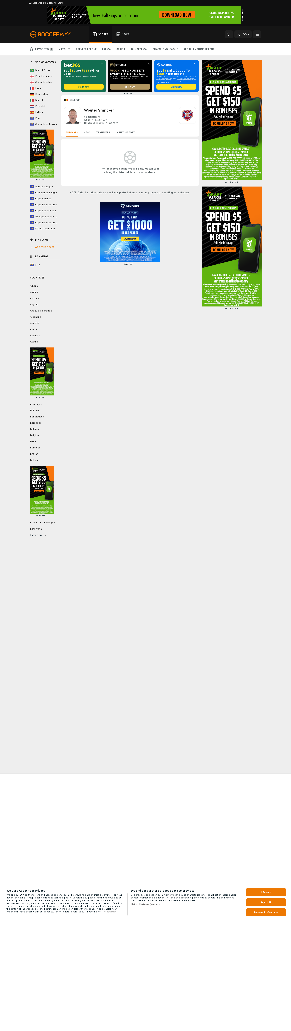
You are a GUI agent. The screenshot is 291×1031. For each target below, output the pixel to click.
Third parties (109, 911)
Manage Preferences (266, 912)
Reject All (265, 902)
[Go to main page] (52, 34)
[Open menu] (257, 34)
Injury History (125, 132)
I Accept (266, 892)
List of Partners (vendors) (145, 904)
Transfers (103, 132)
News (87, 132)
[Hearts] (187, 116)
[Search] (229, 34)
